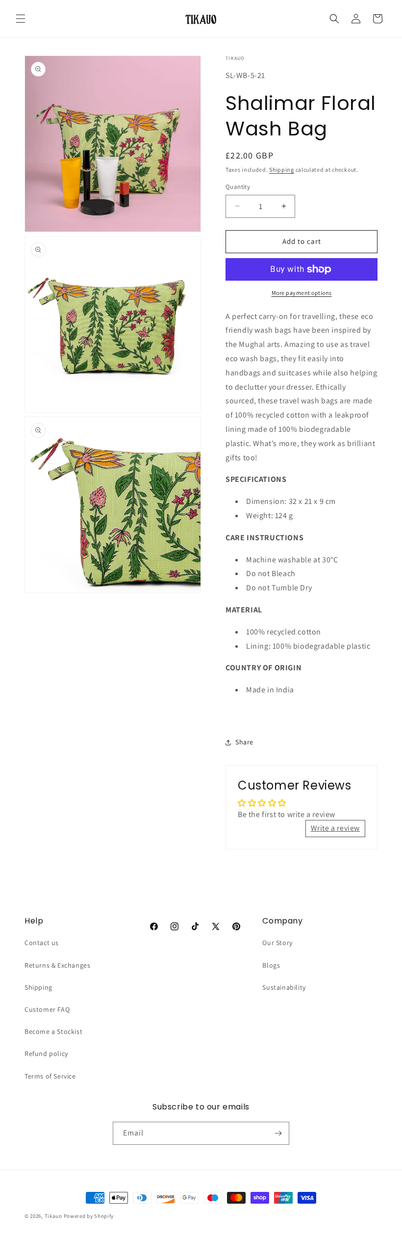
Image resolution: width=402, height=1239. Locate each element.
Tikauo (53, 1216)
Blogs (271, 965)
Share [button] (244, 742)
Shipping (281, 169)
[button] (20, 18)
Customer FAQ (47, 1009)
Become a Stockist (53, 1031)
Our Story (277, 942)
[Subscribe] (278, 1133)
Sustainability (283, 987)
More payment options (302, 292)
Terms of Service (50, 1076)
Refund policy (46, 1053)
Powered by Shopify (89, 1216)
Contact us (42, 942)
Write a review (335, 828)
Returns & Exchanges (57, 965)
